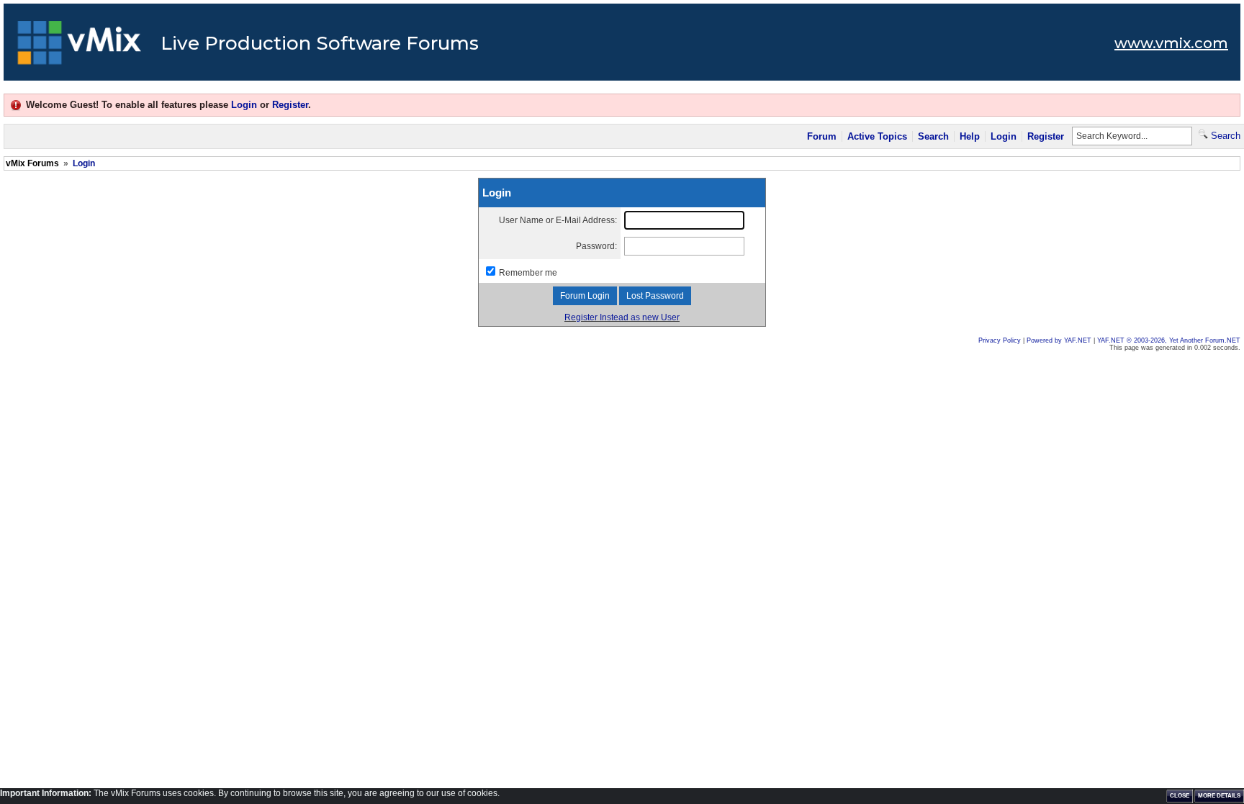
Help (970, 136)
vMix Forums (32, 163)
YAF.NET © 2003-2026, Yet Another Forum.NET (1168, 340)
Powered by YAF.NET (1059, 340)
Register (290, 104)
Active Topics (877, 136)
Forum (822, 136)
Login (244, 104)
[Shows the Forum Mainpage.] (79, 46)
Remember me (528, 273)
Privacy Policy (999, 340)
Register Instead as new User (622, 317)
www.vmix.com (1171, 43)
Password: (596, 246)
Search (933, 136)
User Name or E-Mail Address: (558, 220)
